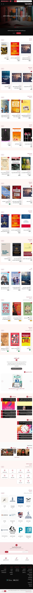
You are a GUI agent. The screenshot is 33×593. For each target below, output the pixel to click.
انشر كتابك (30, 585)
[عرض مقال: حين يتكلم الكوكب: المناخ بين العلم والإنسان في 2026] (2, 399)
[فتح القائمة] (2, 4)
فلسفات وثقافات (29, 574)
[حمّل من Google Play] (10, 580)
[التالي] (2, 17)
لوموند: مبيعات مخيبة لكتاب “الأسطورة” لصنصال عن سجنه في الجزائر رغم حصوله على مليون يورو (26, 400)
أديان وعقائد (30, 575)
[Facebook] (6, 1)
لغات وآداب (30, 572)
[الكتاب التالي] (2, 381)
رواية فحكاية (17, 570)
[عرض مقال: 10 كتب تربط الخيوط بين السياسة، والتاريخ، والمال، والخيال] (18, 434)
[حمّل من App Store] (16, 580)
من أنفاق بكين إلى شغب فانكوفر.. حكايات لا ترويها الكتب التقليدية (25, 423)
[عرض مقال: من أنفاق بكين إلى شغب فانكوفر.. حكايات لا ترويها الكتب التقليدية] (18, 423)
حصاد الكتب (24, 570)
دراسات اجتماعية (29, 570)
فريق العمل (11, 572)
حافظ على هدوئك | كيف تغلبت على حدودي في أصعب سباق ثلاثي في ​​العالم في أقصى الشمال (16, 388)
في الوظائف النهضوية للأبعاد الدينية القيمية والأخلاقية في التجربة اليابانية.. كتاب (26, 414)
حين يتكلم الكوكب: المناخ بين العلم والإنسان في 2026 (10, 400)
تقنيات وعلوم (30, 569)
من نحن (12, 569)
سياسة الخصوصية (3, 570)
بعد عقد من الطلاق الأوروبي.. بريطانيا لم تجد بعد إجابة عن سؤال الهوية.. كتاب (26, 411)
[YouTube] (2, 1)
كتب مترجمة (30, 584)
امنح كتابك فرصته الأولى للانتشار (16, 368)
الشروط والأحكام (4, 572)
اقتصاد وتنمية (30, 577)
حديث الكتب (17, 569)
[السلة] (3, 4)
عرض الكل (2, 68)
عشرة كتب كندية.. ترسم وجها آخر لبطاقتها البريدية (26, 436)
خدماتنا (12, 570)
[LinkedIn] (1, 1)
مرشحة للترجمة (30, 582)
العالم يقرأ (24, 569)
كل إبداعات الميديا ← (16, 457)
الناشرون (11, 574)
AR (10, 1)
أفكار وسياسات (30, 579)
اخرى (31, 580)
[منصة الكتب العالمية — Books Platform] (28, 4)
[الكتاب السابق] (31, 381)
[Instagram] (5, 1)
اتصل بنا (5, 569)
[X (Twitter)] (8, 1)
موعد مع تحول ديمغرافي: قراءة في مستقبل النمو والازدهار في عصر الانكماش (10, 416)
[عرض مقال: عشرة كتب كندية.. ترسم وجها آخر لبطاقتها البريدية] (18, 436)
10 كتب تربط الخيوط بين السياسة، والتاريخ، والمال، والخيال (26, 434)
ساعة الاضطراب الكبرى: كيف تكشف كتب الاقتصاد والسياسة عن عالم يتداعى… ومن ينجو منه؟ (10, 414)
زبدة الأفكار (24, 572)
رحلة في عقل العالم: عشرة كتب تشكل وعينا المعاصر (26, 438)
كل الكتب (2, 466)
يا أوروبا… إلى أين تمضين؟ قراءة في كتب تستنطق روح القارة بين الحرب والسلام (9, 411)
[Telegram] (4, 1)
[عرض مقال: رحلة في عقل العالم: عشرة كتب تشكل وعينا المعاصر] (18, 439)
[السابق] (31, 17)
